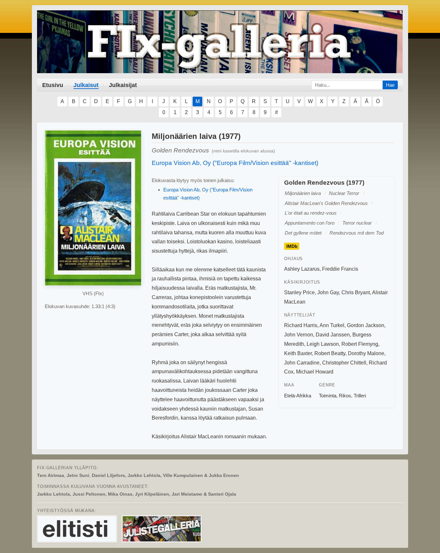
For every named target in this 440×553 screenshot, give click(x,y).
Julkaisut (86, 85)
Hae (390, 85)
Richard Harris (300, 325)
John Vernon (298, 334)
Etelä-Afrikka (297, 395)
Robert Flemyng (359, 344)
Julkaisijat (123, 85)
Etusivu (52, 85)
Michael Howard (314, 371)
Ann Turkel (332, 325)
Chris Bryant (355, 292)
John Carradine (302, 362)
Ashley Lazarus (302, 269)
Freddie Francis (340, 269)
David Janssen (333, 334)
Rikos (345, 395)
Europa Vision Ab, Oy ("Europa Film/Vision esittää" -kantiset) (235, 163)
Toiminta (327, 395)
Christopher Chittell (344, 362)
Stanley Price (299, 292)
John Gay (328, 292)
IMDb (292, 246)
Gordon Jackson (365, 325)
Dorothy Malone (366, 353)
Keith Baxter (298, 353)
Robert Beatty (329, 353)
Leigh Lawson (323, 344)
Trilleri (360, 395)
